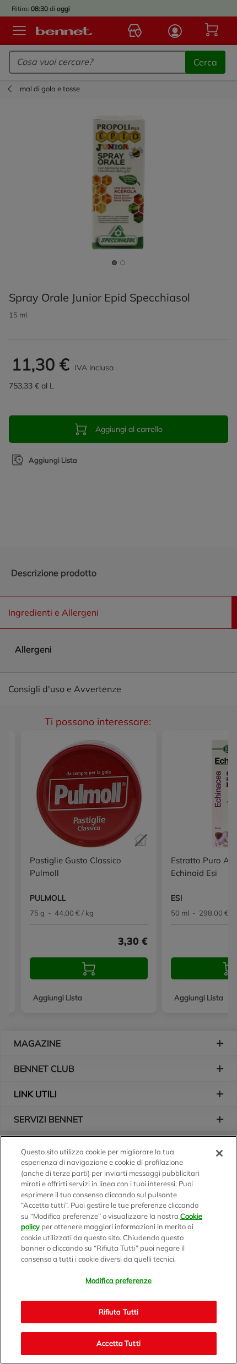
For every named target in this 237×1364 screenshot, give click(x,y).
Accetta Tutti (118, 1343)
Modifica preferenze (118, 1280)
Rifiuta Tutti (119, 1311)
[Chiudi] (219, 1153)
